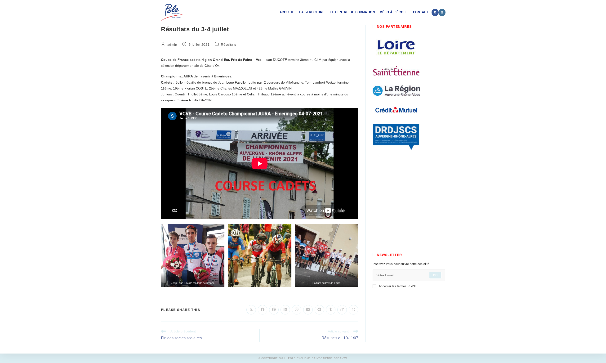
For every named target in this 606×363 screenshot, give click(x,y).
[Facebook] (435, 12)
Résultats (228, 44)
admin (172, 44)
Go (435, 275)
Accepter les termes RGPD (397, 286)
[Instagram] (442, 12)
